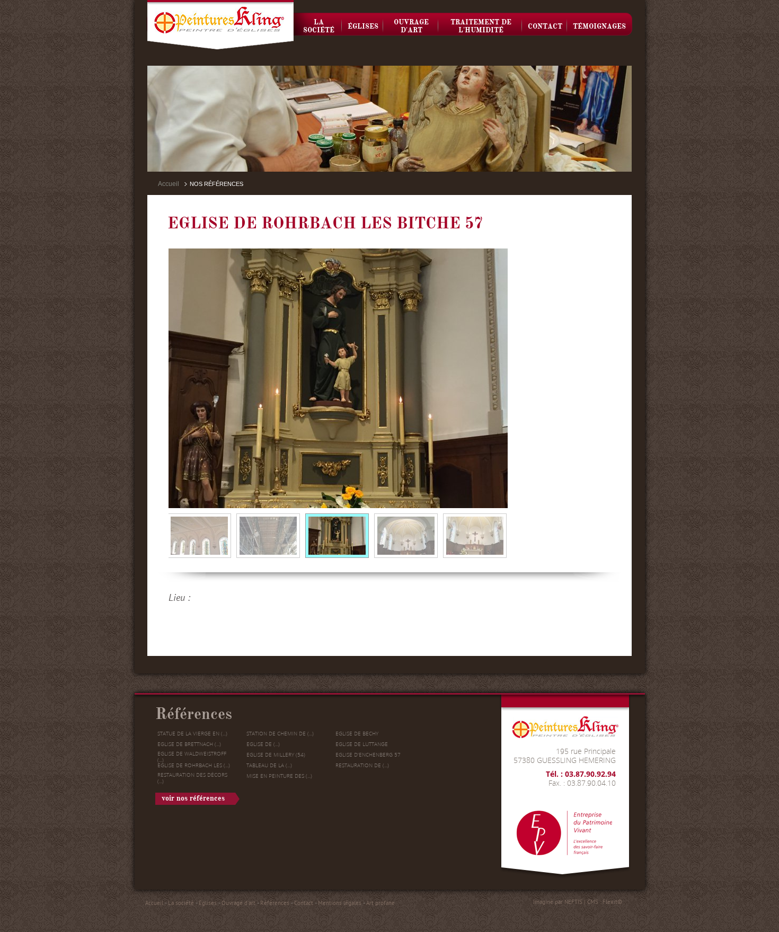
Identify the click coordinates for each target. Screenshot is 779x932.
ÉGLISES (363, 26)
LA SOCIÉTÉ (318, 26)
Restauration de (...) (362, 765)
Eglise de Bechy (356, 733)
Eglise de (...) (263, 744)
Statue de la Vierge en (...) (192, 733)
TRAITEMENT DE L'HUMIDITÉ (480, 26)
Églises (208, 903)
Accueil (168, 184)
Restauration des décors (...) (192, 777)
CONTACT (545, 26)
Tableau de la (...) (269, 765)
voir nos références (193, 798)
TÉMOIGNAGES (599, 26)
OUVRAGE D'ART (411, 26)
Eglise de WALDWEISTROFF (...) (191, 756)
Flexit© (612, 902)
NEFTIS (573, 902)
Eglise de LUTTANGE (361, 744)
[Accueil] (220, 25)
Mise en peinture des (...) (279, 776)
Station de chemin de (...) (280, 733)
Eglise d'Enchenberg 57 (368, 754)
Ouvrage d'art (238, 903)
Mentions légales (339, 903)
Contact (303, 903)
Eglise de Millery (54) (275, 754)
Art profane (380, 903)
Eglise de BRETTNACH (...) (189, 744)
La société (181, 903)
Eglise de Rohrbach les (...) (193, 765)
